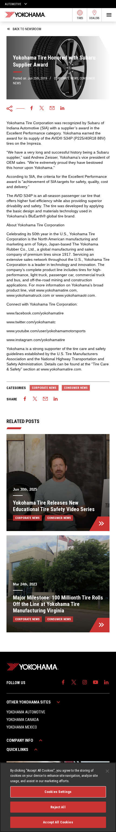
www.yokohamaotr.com (75, 295)
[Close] (107, 771)
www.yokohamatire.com (56, 290)
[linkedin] (62, 108)
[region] (58, 797)
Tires (80, 18)
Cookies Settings (58, 792)
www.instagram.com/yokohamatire (35, 340)
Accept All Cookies (58, 822)
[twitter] (42, 108)
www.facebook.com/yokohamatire (35, 313)
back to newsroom (27, 29)
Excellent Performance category (33, 133)
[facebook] (32, 108)
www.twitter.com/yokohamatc (31, 322)
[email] (52, 108)
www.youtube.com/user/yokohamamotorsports (46, 331)
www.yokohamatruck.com (28, 295)
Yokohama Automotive (25, 712)
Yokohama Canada (22, 719)
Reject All (57, 807)
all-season (51, 195)
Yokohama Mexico (21, 727)
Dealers (94, 18)
